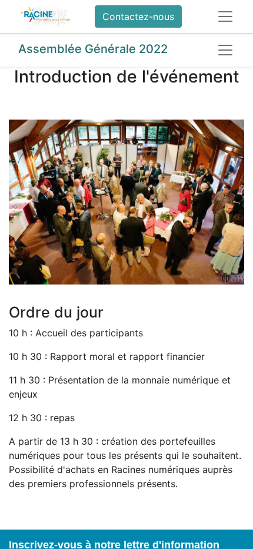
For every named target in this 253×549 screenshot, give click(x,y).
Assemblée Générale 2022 (93, 49)
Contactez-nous (138, 16)
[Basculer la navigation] (225, 50)
